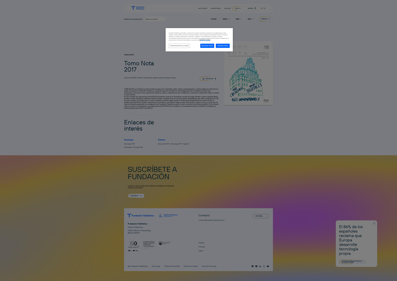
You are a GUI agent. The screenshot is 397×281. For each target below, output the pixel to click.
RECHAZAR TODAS (207, 45)
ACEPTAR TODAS (223, 45)
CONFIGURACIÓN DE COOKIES (179, 45)
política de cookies (205, 40)
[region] (199, 39)
